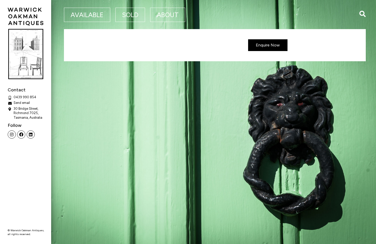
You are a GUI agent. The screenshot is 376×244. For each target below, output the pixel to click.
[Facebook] (21, 134)
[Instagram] (12, 134)
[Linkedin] (31, 134)
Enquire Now (268, 45)
